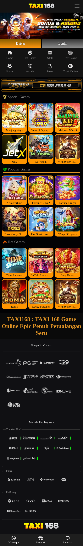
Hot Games (30, 58)
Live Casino (70, 58)
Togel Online (70, 71)
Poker (50, 71)
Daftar (20, 43)
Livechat (67, 542)
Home (9, 58)
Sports (9, 71)
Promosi (40, 542)
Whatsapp (13, 542)
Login (62, 43)
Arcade (30, 71)
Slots (50, 58)
